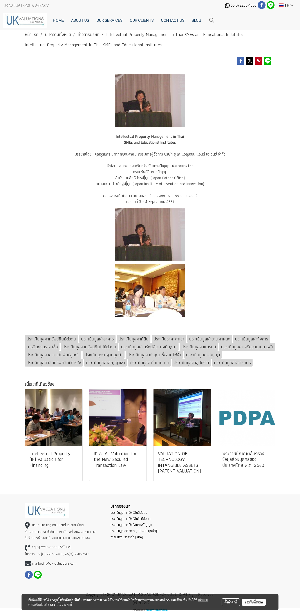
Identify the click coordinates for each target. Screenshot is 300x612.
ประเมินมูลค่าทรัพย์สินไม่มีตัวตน (130, 518)
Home (58, 20)
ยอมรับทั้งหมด (254, 602)
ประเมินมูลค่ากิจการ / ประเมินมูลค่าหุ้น (134, 531)
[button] (212, 20)
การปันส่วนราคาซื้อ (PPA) (126, 537)
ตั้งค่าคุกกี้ (230, 602)
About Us (80, 20)
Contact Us (172, 20)
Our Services (109, 20)
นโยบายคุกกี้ (64, 604)
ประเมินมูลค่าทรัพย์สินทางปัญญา (131, 525)
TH (287, 5)
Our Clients (142, 20)
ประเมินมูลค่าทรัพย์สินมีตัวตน (128, 512)
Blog (196, 20)
